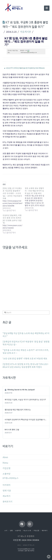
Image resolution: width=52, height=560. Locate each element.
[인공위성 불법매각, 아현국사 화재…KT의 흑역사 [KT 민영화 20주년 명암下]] (14, 224)
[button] (46, 8)
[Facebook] (22, 524)
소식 (5, 530)
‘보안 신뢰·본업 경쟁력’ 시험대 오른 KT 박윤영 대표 (25, 358)
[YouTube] (30, 524)
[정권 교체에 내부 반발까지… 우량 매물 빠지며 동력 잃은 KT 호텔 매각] (36, 199)
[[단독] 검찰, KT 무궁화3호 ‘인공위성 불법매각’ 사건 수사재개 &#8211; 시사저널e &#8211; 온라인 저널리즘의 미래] (14, 199)
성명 (11, 530)
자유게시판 (25, 31)
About (5, 457)
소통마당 (6, 474)
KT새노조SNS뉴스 (11, 478)
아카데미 (6, 485)
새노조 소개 (27, 530)
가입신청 (6, 468)
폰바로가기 (7, 501)
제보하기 (6, 496)
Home (5, 463)
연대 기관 (7, 490)
